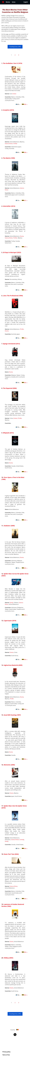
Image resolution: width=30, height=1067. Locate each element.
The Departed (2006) (10, 388)
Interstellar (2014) (9, 206)
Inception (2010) (8, 110)
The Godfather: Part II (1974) (12, 63)
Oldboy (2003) (8, 958)
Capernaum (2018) (10, 621)
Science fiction (9, 143)
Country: (12, 1030)
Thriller (15, 143)
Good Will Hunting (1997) (12, 715)
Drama (14, 94)
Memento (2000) (9, 765)
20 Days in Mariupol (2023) (12, 252)
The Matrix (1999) (9, 158)
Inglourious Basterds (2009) (13, 665)
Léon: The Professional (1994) (13, 296)
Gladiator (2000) (9, 526)
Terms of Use (6, 1055)
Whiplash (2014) (8, 433)
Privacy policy (6, 1052)
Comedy (22, 839)
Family (11, 602)
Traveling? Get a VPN (15, 46)
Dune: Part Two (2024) (11, 854)
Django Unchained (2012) (11, 344)
